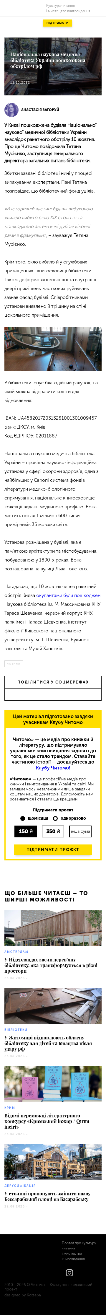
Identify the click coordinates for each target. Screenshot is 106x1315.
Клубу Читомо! (53, 768)
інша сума (80, 831)
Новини (14, 663)
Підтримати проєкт (53, 849)
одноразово (73, 818)
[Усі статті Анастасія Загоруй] (11, 110)
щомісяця (38, 818)
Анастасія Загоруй (40, 110)
